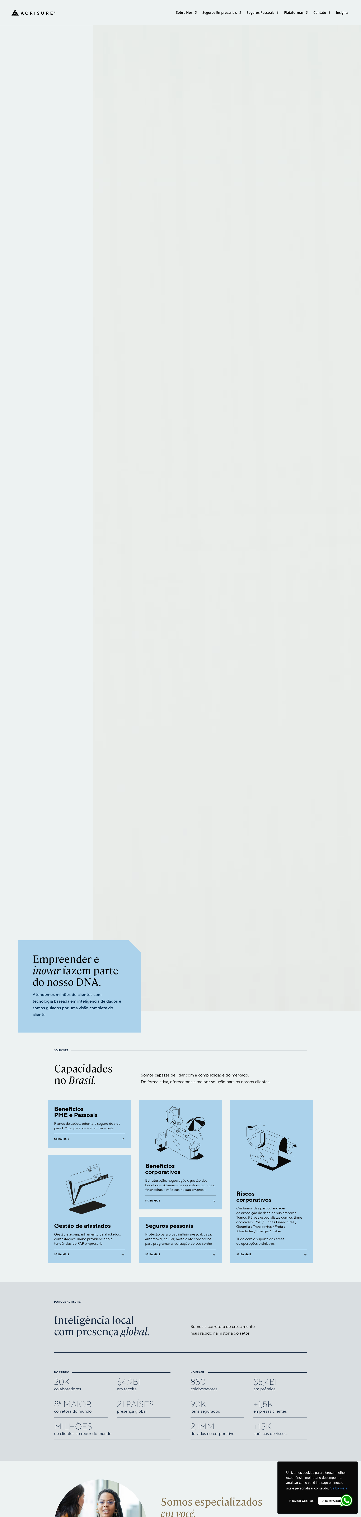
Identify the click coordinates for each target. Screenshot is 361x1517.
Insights (342, 13)
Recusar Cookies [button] (301, 1500)
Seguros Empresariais (219, 13)
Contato (319, 13)
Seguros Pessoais (260, 13)
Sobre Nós (184, 13)
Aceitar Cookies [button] (333, 1500)
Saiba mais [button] (338, 1488)
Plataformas (294, 13)
